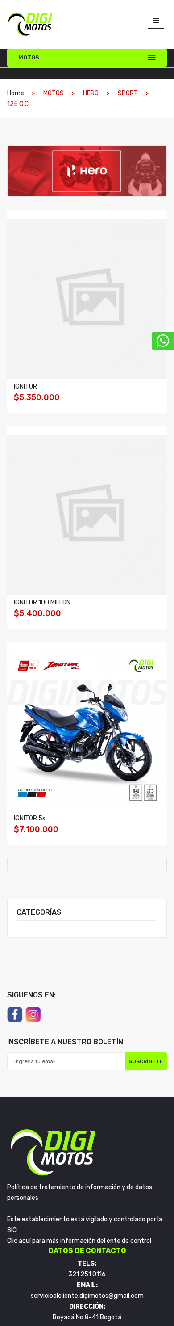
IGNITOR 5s (30, 818)
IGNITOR (25, 386)
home (15, 93)
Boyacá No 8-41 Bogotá (87, 1317)
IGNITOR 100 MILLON (42, 602)
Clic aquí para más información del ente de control (79, 1241)
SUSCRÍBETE (145, 1061)
